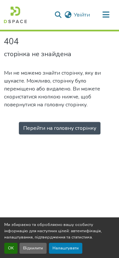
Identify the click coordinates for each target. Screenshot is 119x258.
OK (11, 248)
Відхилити (33, 248)
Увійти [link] (82, 14)
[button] (15, 15)
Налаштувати (66, 248)
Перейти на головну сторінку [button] (59, 128)
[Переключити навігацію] (106, 15)
